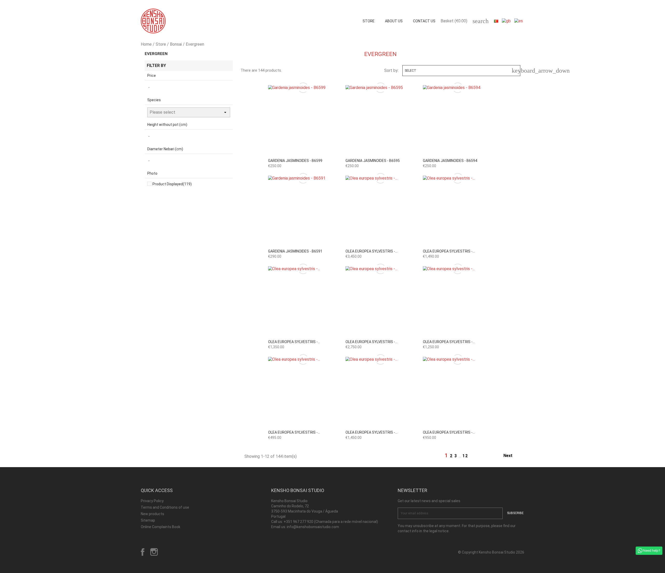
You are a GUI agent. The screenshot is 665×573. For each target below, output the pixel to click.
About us (394, 21)
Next (510, 456)
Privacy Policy (152, 501)
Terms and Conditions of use (165, 507)
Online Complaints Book (160, 527)
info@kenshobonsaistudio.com (313, 527)
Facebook (142, 552)
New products (152, 514)
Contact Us (424, 21)
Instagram (154, 552)
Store (369, 21)
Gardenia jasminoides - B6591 (295, 251)
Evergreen (156, 53)
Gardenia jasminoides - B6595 (372, 161)
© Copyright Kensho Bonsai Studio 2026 (491, 552)
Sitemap (148, 520)
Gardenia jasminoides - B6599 (295, 161)
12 (465, 455)
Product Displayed (172, 184)
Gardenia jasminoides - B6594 (450, 161)
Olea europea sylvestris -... (371, 251)
